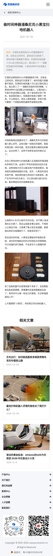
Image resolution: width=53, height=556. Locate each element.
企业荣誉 (6, 496)
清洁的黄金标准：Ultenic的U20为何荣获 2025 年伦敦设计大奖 (26, 456)
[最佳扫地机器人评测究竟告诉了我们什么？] (26, 388)
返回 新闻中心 (14, 12)
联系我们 (6, 507)
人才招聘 (6, 502)
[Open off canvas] (48, 4)
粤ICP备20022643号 (32, 552)
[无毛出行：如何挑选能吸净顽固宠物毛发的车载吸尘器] (26, 339)
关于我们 (6, 480)
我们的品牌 (7, 485)
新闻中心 (6, 491)
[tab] (26, 474)
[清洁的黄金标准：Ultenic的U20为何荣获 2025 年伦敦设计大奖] (26, 437)
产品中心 (6, 474)
